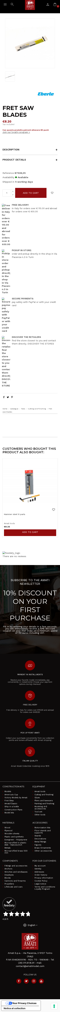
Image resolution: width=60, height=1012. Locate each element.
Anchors (8, 869)
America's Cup (11, 795)
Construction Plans (13, 810)
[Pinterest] (12, 397)
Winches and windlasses (16, 872)
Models (7, 792)
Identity (37, 869)
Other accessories (43, 851)
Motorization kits (42, 828)
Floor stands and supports (42, 832)
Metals (7, 848)
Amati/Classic (10, 804)
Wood (7, 828)
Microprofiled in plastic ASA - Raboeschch (15, 844)
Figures (37, 845)
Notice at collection (15, 1008)
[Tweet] (8, 397)
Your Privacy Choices (24, 1003)
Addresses (39, 872)
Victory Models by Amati (15, 798)
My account (40, 866)
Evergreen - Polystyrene (15, 840)
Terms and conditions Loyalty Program (44, 888)
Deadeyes (9, 875)
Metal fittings (40, 842)
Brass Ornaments (42, 848)
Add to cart (31, 193)
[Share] (3, 397)
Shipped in (8, 181)
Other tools (39, 815)
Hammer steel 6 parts (14, 514)
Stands (37, 836)
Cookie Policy (40, 881)
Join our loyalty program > (16, 132)
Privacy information (43, 878)
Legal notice (40, 884)
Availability (8, 177)
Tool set (38, 812)
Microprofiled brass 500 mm (16, 852)
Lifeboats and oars (13, 887)
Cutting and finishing (43, 795)
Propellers (9, 884)
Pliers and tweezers (43, 801)
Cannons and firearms (15, 881)
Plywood (8, 831)
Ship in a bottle (11, 807)
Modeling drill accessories (40, 808)
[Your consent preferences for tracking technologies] (54, 1006)
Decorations (40, 839)
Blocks (7, 878)
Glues (37, 798)
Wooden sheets (11, 834)
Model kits (9, 813)
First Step (9, 801)
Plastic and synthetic (14, 837)
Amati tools (39, 792)
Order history (40, 875)
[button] (30, 420)
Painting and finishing (44, 804)
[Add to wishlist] (52, 193)
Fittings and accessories (15, 866)
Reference (8, 173)
